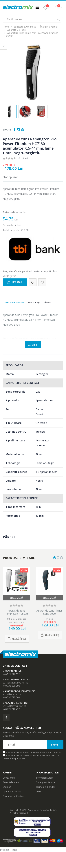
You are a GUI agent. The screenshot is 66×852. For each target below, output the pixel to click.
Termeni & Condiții (45, 786)
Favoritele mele (11, 782)
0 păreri (23, 158)
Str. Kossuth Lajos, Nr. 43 (15, 682)
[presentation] (8, 72)
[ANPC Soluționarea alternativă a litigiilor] (33, 821)
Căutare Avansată (12, 791)
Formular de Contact (13, 796)
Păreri (47, 302)
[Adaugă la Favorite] (32, 282)
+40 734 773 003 (11, 697)
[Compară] (42, 282)
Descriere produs (14, 302)
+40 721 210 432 (11, 709)
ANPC (39, 791)
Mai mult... (33, 345)
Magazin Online (12, 671)
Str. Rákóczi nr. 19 (12, 694)
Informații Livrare (45, 777)
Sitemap (7, 786)
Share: (7, 129)
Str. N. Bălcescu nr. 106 (14, 706)
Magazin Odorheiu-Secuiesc (19, 691)
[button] (47, 7)
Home (6, 26)
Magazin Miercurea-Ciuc (17, 679)
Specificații (34, 302)
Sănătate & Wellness (25, 26)
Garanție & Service (45, 782)
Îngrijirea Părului (49, 26)
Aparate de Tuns (16, 29)
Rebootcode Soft (48, 810)
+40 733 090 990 (11, 685)
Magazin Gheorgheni (15, 702)
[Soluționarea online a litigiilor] (33, 832)
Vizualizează (16, 597)
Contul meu (9, 777)
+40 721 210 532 (11, 674)
